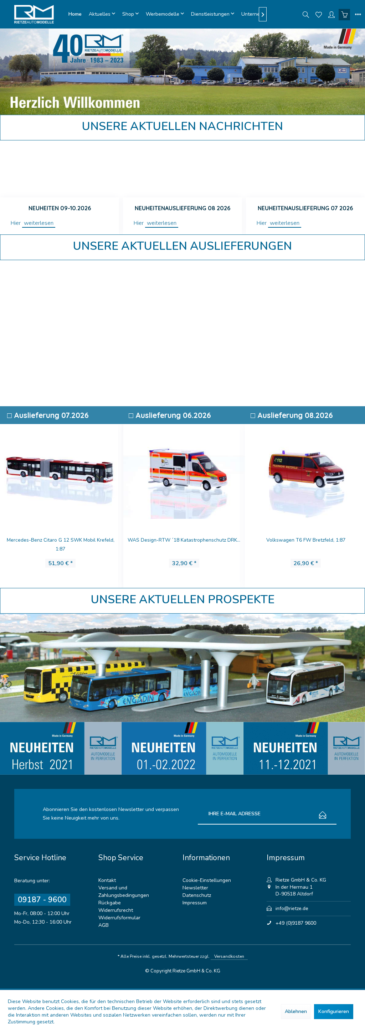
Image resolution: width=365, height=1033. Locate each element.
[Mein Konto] (331, 14)
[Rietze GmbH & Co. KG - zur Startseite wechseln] (39, 14)
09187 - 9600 (42, 900)
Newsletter (195, 887)
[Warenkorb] (344, 14)
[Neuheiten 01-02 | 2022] (182, 748)
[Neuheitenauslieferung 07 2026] (305, 168)
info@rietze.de (292, 908)
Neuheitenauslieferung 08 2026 (182, 208)
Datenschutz (196, 895)
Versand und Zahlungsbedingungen (123, 891)
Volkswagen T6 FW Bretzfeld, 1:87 (304, 540)
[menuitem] (75, 14)
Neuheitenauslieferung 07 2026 (305, 208)
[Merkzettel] (318, 14)
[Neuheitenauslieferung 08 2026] (182, 168)
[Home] (75, 14)
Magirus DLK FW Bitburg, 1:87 (60, 540)
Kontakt (107, 880)
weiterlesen (38, 223)
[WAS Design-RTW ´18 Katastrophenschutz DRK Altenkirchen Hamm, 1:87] (182, 473)
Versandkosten (229, 956)
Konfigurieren (333, 1011)
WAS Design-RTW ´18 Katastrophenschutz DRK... (182, 540)
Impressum (194, 902)
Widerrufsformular (119, 917)
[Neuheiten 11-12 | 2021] (304, 748)
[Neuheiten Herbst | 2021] (61, 748)
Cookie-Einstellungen (206, 880)
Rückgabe (109, 902)
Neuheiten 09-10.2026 (60, 208)
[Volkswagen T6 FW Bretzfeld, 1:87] (304, 473)
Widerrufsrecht (115, 910)
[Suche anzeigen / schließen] (305, 14)
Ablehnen (296, 1011)
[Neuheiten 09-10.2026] (59, 168)
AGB (103, 925)
